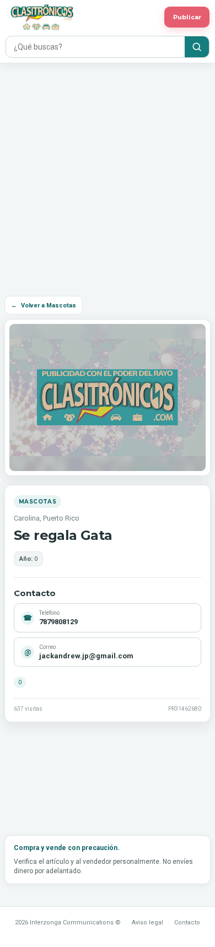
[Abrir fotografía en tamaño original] (107, 397)
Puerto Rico (61, 518)
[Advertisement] (107, 176)
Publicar (187, 17)
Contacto (187, 922)
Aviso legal (147, 922)
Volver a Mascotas (43, 305)
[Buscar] (197, 46)
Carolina (27, 518)
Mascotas (37, 501)
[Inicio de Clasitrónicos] (82, 17)
